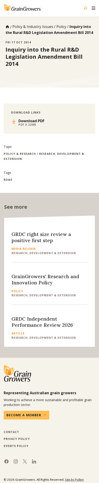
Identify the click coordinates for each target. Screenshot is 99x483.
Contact (11, 432)
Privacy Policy (17, 439)
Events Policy (16, 446)
